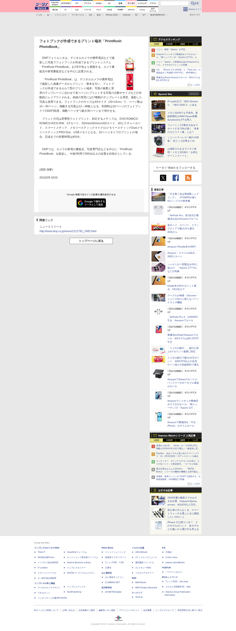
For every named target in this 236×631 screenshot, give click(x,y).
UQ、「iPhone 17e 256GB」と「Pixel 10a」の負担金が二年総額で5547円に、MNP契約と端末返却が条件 (178, 72)
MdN (134, 578)
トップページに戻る (91, 240)
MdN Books (140, 582)
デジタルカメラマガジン (49, 587)
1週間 (182, 44)
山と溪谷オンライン (114, 577)
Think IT (41, 552)
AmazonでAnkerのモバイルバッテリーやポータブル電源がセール (183, 383)
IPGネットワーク (170, 577)
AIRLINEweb (141, 552)
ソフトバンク (60, 15)
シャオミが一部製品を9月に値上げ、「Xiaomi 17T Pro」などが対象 (183, 268)
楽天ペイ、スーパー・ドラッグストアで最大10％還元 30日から (183, 228)
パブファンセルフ (174, 572)
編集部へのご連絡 (107, 610)
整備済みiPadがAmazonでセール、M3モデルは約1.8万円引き (183, 338)
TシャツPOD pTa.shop (177, 581)
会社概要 (147, 610)
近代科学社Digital (113, 592)
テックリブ (137, 593)
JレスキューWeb (143, 567)
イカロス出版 (138, 548)
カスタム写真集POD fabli (178, 587)
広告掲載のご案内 (86, 610)
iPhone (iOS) (112, 15)
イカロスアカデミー (144, 573)
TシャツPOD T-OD (114, 562)
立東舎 (108, 567)
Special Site (165, 94)
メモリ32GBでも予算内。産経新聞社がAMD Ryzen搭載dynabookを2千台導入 (182, 116)
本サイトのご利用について (46, 610)
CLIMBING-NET (112, 582)
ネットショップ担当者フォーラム (82, 557)
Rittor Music (108, 548)
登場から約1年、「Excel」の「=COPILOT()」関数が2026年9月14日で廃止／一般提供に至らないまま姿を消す (178, 448)
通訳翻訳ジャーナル (144, 562)
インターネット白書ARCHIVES (52, 598)
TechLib (139, 597)
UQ (90, 15)
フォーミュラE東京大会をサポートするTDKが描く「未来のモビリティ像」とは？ (183, 128)
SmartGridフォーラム (77, 552)
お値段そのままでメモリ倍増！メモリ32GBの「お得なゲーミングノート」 (182, 152)
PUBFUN (166, 567)
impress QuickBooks (175, 562)
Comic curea (171, 557)
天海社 (169, 552)
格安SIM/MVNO (157, 15)
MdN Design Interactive (146, 587)
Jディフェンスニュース (146, 557)
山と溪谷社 (107, 573)
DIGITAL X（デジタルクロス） (81, 573)
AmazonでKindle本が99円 (181, 246)
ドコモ (39, 15)
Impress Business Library (79, 562)
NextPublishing (74, 592)
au (48, 15)
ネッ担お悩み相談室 (47, 578)
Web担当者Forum (46, 557)
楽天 (99, 15)
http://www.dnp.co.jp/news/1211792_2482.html (68, 231)
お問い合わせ (68, 610)
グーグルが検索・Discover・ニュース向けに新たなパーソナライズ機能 (183, 299)
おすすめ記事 (165, 490)
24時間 (169, 44)
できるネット (44, 593)
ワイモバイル (78, 15)
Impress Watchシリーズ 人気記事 (177, 435)
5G (136, 15)
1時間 (156, 44)
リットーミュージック (115, 552)
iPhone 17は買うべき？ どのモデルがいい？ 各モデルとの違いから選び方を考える (183, 526)
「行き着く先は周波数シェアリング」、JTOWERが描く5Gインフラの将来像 (183, 197)
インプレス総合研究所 (48, 562)
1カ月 (195, 44)
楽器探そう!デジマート (115, 557)
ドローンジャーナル (47, 573)
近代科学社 (107, 587)
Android (126, 15)
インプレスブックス (76, 587)
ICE (164, 548)
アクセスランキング (169, 39)
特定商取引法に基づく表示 (189, 610)
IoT (144, 15)
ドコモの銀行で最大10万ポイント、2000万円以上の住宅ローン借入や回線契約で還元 (183, 361)
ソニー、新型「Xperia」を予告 (170, 49)
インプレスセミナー (76, 567)
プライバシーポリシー (129, 610)
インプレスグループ (164, 610)
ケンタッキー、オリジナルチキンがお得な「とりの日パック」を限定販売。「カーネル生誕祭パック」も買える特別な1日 (178, 464)
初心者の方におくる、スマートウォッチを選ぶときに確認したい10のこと (183, 513)
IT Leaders (43, 567)
